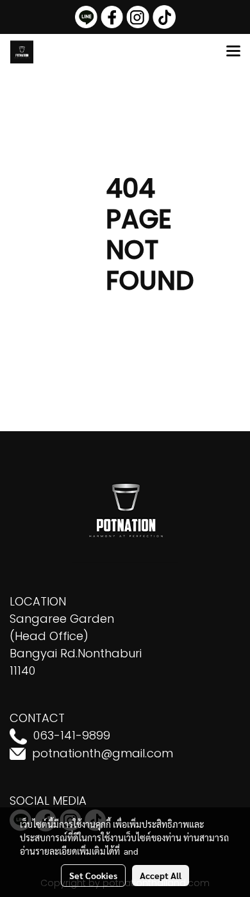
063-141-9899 (71, 735)
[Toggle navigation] (233, 52)
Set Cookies (93, 875)
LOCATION (38, 601)
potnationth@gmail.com (102, 753)
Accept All (160, 875)
